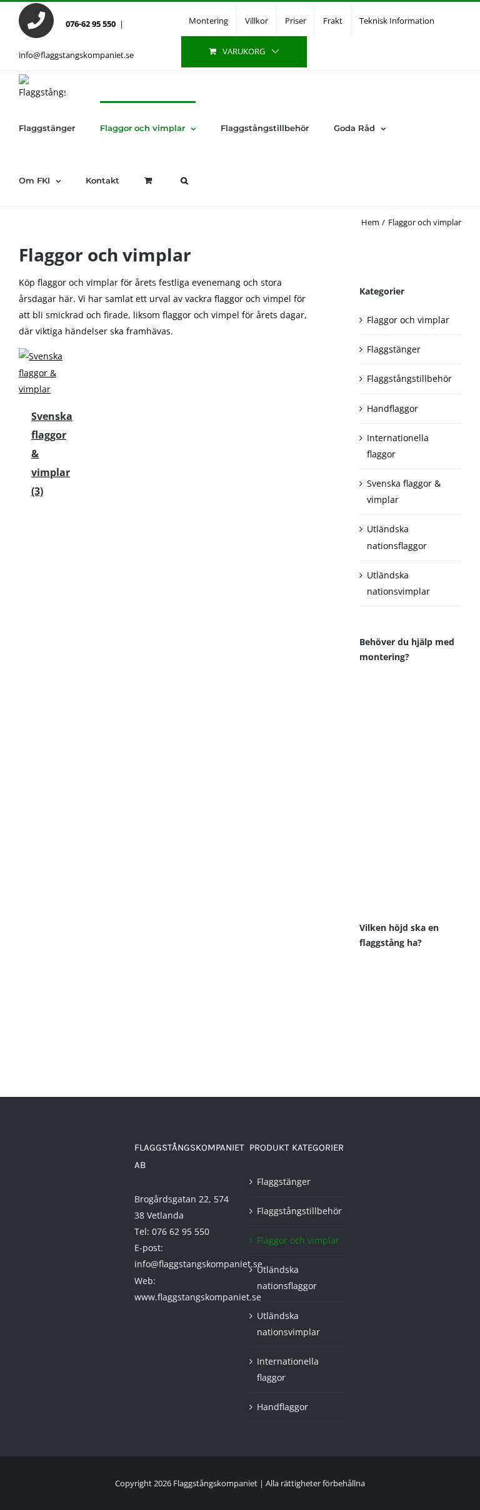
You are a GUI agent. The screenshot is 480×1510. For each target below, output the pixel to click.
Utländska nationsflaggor (287, 1278)
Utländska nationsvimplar (288, 1324)
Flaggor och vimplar (408, 320)
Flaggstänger (394, 349)
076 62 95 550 (180, 1231)
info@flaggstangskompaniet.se (76, 55)
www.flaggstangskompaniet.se (197, 1297)
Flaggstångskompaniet (215, 1483)
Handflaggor (392, 408)
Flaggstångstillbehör (409, 378)
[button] (184, 179)
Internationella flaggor (288, 1369)
